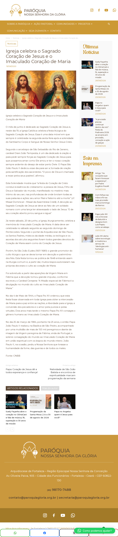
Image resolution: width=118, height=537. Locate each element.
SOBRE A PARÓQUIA (18, 24)
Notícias (16, 38)
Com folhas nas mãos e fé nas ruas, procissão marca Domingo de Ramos (102, 200)
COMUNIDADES (66, 24)
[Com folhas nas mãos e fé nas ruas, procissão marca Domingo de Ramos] (87, 198)
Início (8, 38)
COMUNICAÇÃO (16, 30)
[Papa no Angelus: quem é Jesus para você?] (64, 401)
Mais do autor (50, 388)
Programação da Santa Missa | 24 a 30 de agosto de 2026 (40, 414)
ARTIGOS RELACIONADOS (22, 388)
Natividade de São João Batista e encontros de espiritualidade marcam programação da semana (61, 374)
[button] (108, 24)
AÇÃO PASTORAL (43, 24)
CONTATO (55, 30)
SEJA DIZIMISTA (37, 30)
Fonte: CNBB (13, 355)
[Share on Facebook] (44, 533)
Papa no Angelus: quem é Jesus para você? (63, 414)
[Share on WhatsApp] (15, 533)
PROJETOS (84, 24)
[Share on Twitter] (74, 533)
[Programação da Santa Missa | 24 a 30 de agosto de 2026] (40, 401)
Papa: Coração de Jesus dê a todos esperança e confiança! (22, 371)
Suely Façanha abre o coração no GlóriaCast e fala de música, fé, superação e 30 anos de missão (16, 417)
